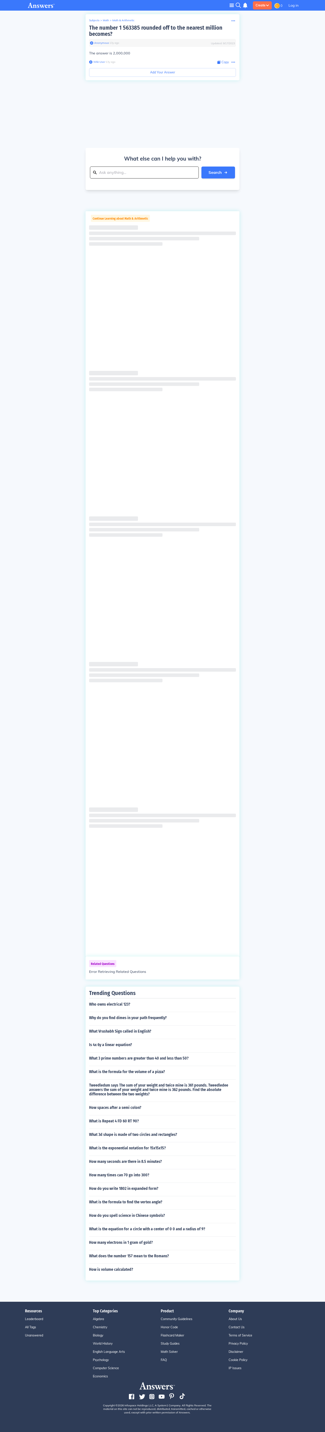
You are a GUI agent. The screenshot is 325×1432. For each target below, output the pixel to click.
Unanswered (34, 1335)
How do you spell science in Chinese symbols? (127, 1215)
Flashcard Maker (172, 1335)
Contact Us (237, 1327)
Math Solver (169, 1352)
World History (103, 1344)
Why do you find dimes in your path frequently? (128, 1017)
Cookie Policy (238, 1360)
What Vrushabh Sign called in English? (120, 1031)
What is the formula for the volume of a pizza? (127, 1071)
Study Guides (170, 1344)
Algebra (98, 1319)
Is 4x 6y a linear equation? (110, 1044)
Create (261, 5)
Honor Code (169, 1327)
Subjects (94, 20)
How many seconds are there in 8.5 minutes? (125, 1161)
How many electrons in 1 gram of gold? (121, 1242)
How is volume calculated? (111, 1269)
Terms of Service (240, 1335)
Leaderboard (34, 1319)
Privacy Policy (238, 1344)
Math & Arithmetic (123, 20)
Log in (293, 5)
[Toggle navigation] (231, 5)
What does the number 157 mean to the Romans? (129, 1256)
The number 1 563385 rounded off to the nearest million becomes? (155, 30)
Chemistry (100, 1327)
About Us (235, 1319)
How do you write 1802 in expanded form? (123, 1188)
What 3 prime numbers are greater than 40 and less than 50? (139, 1058)
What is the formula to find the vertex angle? (125, 1202)
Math (106, 20)
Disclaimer (236, 1352)
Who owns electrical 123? (109, 1004)
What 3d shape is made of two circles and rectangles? (133, 1134)
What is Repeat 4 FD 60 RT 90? (114, 1121)
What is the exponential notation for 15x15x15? (127, 1148)
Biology (98, 1335)
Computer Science (106, 1368)
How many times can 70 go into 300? (119, 1175)
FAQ (164, 1360)
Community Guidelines (176, 1319)
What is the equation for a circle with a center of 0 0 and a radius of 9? (147, 1229)
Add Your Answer (162, 72)
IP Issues (235, 1368)
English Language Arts (109, 1352)
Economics (100, 1376)
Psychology (101, 1360)
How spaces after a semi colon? (115, 1107)
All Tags (30, 1327)
